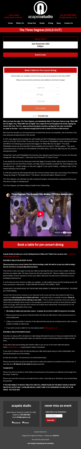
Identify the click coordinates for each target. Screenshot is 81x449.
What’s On (20, 23)
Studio (42, 23)
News (59, 23)
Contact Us (68, 23)
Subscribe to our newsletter (56, 412)
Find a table (40, 108)
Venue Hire (32, 23)
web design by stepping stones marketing (40, 443)
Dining (50, 23)
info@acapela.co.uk (68, 17)
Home (10, 23)
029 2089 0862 (69, 15)
